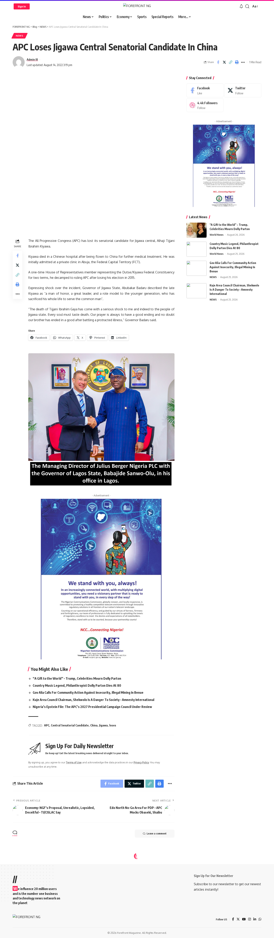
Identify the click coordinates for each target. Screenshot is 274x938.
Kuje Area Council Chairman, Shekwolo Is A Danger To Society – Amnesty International (93, 700)
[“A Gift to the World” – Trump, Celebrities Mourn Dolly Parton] (197, 230)
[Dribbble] (205, 105)
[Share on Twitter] (224, 62)
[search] (247, 6)
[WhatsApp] (260, 919)
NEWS (19, 35)
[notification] (241, 6)
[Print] (236, 62)
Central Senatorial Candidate (70, 725)
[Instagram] (249, 919)
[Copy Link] (230, 62)
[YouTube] (244, 919)
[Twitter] (242, 90)
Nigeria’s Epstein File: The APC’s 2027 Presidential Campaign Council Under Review (92, 707)
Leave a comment (156, 833)
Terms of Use (74, 762)
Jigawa (103, 725)
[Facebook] (205, 90)
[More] (243, 62)
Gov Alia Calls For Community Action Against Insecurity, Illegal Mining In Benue (88, 693)
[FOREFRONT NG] (137, 6)
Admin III (32, 59)
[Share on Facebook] (218, 62)
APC (46, 725)
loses (112, 725)
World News (216, 234)
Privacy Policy (141, 762)
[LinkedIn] (254, 919)
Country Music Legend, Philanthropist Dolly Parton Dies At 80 (77, 685)
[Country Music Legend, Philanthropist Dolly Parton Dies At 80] (197, 249)
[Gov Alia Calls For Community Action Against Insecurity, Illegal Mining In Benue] (197, 268)
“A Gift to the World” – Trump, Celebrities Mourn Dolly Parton (77, 678)
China (93, 725)
